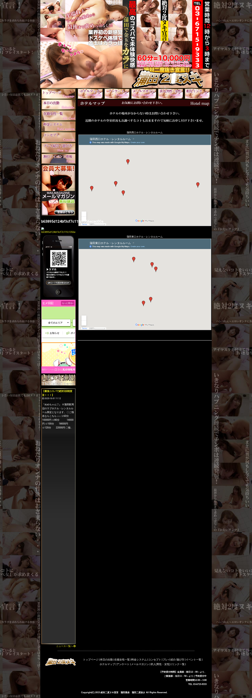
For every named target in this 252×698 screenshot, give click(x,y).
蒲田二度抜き (138, 692)
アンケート (123, 664)
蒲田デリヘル (48, 369)
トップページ (90, 659)
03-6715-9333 (200, 684)
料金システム (139, 659)
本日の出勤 (106, 659)
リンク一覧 (178, 664)
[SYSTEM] (58, 126)
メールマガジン (140, 664)
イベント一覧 (193, 659)
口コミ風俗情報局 (65, 369)
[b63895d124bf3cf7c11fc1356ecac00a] (58, 232)
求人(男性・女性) (160, 664)
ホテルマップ (107, 664)
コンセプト (154, 659)
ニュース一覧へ (65, 646)
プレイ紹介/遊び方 (173, 659)
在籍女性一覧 (122, 659)
